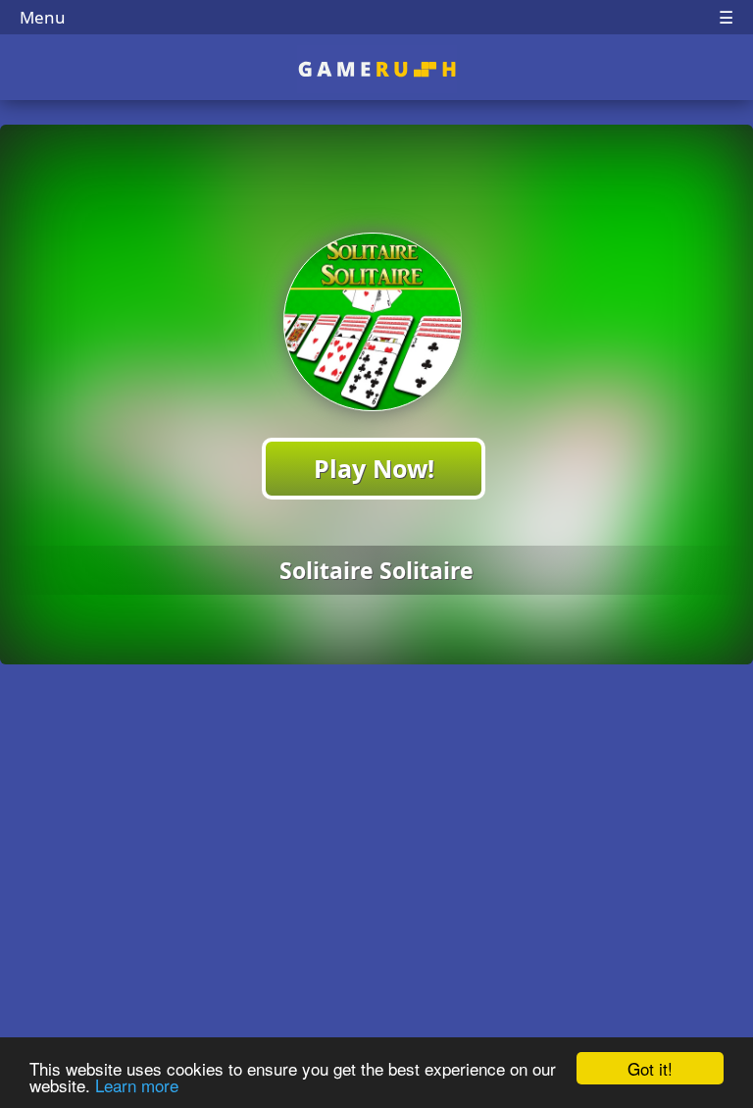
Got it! (650, 1068)
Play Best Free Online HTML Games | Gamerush (377, 69)
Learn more (136, 1085)
